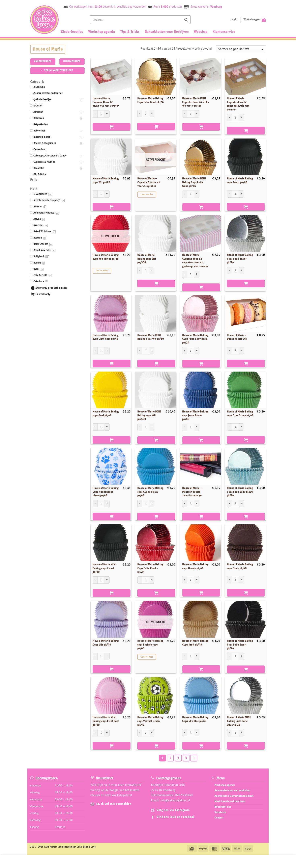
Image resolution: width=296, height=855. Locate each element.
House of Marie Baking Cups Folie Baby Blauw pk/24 (240, 492)
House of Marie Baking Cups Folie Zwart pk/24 (240, 644)
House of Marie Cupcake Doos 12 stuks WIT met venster (106, 102)
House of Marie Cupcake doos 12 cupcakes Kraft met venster (238, 104)
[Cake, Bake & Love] (44, 19)
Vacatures (220, 812)
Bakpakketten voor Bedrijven (167, 32)
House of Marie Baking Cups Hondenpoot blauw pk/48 (106, 492)
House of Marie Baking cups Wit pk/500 (146, 259)
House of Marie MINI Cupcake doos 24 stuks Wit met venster (195, 102)
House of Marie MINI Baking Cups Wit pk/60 (150, 337)
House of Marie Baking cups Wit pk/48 (106, 180)
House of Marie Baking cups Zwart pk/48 (240, 180)
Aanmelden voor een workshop (232, 790)
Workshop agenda (101, 32)
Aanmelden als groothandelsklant (234, 796)
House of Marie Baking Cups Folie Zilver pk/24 (240, 259)
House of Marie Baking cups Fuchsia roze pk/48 (150, 644)
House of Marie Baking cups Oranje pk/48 (195, 566)
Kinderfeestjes (72, 32)
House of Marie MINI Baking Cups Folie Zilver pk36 (239, 721)
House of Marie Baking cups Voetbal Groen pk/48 (150, 721)
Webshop (200, 32)
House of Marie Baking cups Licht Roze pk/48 (106, 337)
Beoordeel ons (222, 806)
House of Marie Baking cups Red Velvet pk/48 (106, 257)
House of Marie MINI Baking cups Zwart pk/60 (104, 568)
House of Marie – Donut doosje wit (237, 337)
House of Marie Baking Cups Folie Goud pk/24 (150, 100)
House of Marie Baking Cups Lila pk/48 (106, 642)
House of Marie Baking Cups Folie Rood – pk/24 (150, 568)
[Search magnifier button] (186, 20)
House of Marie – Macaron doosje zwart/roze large (192, 492)
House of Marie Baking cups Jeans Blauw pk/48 (195, 415)
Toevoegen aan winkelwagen (111, 127)
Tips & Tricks (130, 32)
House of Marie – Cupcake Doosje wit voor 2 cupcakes (148, 182)
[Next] (193, 758)
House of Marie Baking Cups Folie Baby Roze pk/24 (195, 339)
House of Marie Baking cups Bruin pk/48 (240, 566)
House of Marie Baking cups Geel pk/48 (106, 413)
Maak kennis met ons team (229, 801)
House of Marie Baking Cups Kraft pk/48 (195, 642)
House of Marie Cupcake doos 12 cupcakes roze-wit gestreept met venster (195, 261)
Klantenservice (224, 32)
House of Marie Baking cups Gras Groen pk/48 (240, 413)
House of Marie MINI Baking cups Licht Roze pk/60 (106, 721)
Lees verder (147, 194)
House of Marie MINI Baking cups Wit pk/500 (149, 415)
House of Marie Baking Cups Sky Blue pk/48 (195, 719)
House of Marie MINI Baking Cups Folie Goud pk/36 (194, 182)
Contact (219, 817)
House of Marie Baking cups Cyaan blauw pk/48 (150, 492)
